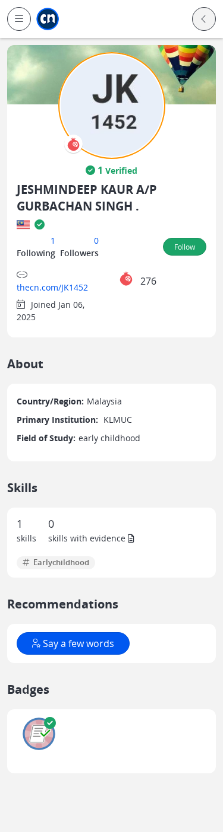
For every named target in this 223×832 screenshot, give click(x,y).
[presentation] (73, 144)
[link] (47, 19)
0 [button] (96, 240)
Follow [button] (184, 246)
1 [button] (53, 240)
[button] (19, 19)
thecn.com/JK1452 (52, 287)
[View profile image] (111, 104)
